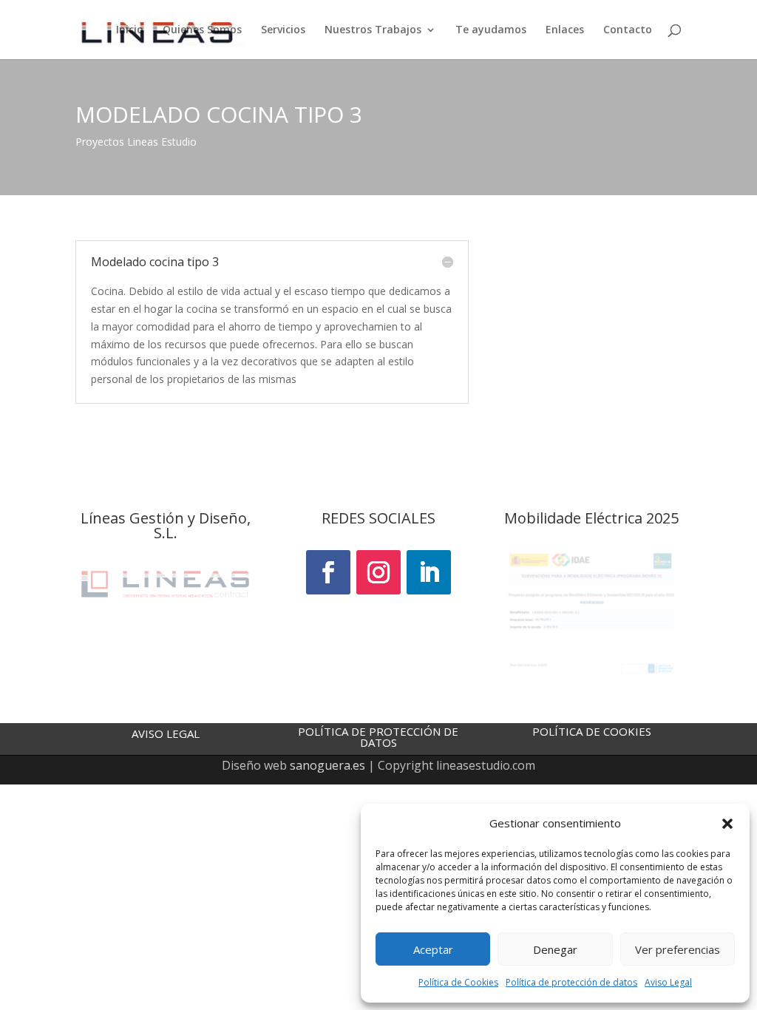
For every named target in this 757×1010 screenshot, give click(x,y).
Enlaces (565, 30)
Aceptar (433, 949)
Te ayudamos (490, 30)
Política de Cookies (458, 982)
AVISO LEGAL (166, 733)
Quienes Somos (202, 30)
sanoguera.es (327, 765)
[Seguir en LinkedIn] (429, 572)
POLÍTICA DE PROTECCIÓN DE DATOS (378, 737)
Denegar (555, 949)
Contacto (627, 30)
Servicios (283, 30)
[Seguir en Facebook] (328, 572)
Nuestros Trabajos (373, 30)
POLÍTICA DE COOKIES (591, 731)
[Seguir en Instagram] (378, 572)
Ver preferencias (677, 949)
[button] (727, 823)
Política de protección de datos (571, 982)
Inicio (129, 30)
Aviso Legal (668, 982)
